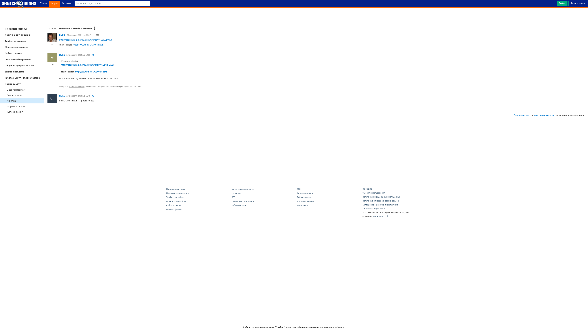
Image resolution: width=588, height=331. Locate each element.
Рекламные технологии (243, 201)
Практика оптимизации (17, 34)
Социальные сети (305, 193)
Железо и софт (15, 111)
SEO (233, 197)
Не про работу (13, 83)
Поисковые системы (16, 28)
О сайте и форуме (16, 89)
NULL (62, 95)
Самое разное (14, 95)
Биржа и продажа (14, 71)
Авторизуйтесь (521, 114)
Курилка (11, 100)
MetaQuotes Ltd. (380, 216)
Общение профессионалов (19, 65)
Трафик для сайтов (15, 40)
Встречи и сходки (16, 106)
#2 (93, 95)
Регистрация (578, 3)
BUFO (62, 34)
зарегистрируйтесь (544, 114)
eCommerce (302, 205)
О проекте (367, 188)
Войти (562, 3)
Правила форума (174, 209)
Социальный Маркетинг (18, 59)
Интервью (236, 193)
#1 (93, 54)
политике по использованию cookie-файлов (322, 327)
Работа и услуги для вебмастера (22, 77)
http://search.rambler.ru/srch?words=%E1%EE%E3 (85, 39)
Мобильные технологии (243, 189)
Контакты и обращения (373, 208)
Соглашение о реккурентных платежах (380, 204)
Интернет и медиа (305, 201)
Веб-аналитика (239, 205)
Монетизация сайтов (16, 47)
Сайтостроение (13, 53)
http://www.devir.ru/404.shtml (88, 44)
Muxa (62, 54)
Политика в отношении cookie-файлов (380, 200)
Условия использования (373, 192)
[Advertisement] (294, 15)
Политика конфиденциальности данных (381, 196)
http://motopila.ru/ (76, 86)
